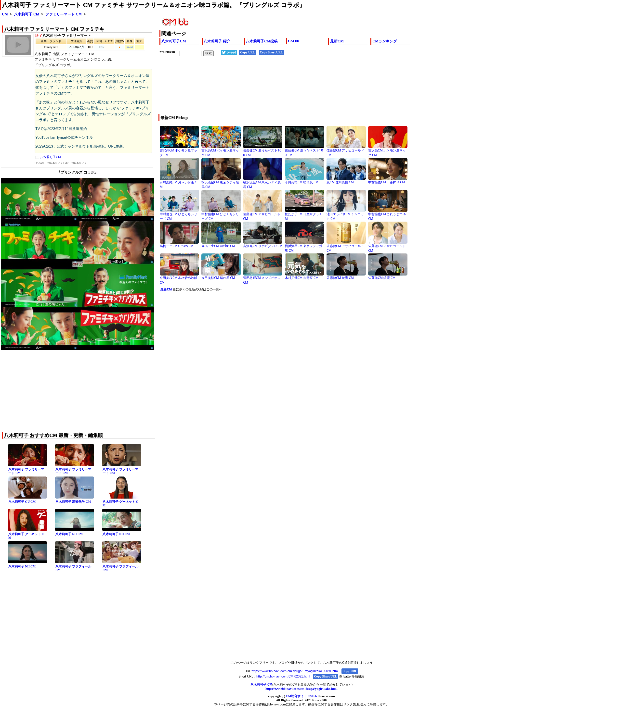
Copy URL (247, 52)
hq (128, 47)
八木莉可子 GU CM (22, 501)
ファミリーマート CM (63, 14)
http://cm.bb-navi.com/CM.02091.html (283, 676)
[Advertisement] (306, 88)
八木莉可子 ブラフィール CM (73, 568)
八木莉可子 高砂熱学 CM (73, 501)
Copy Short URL (271, 52)
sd (131, 47)
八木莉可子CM (173, 41)
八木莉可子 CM (26, 14)
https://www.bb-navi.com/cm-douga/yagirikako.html (301, 688)
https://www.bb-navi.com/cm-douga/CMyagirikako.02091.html (295, 671)
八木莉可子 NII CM (69, 534)
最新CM (337, 41)
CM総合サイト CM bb (301, 696)
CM (5, 14)
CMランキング (384, 41)
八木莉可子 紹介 (217, 41)
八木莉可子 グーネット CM (120, 503)
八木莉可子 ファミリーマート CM (26, 471)
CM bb (293, 41)
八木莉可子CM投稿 (262, 41)
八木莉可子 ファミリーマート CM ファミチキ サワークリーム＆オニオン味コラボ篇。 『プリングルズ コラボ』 (153, 5)
